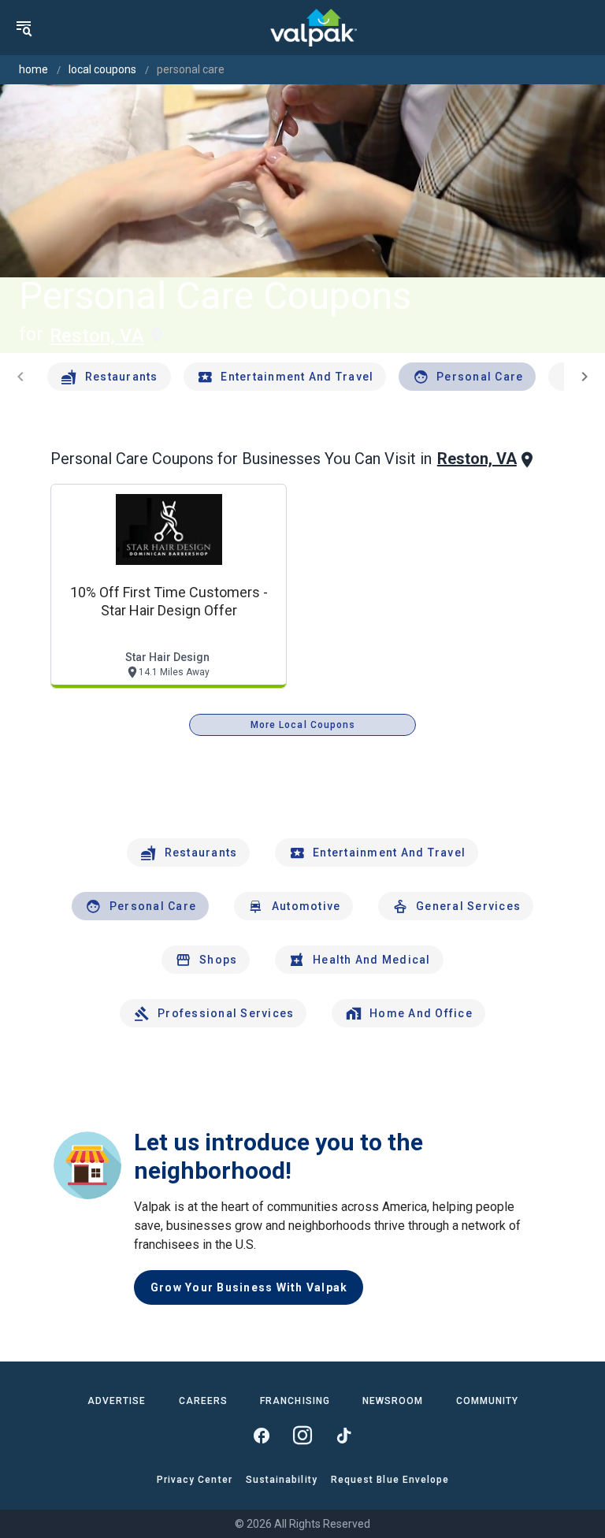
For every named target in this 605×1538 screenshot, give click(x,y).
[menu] (24, 28)
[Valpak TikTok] (343, 1435)
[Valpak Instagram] (302, 1435)
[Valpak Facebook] (261, 1435)
